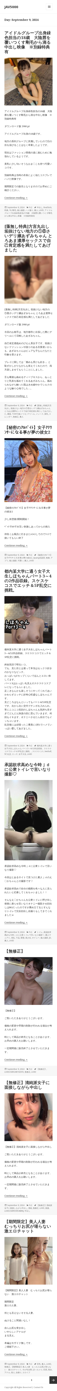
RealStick (47, 207)
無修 (48, 557)
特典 (6, 210)
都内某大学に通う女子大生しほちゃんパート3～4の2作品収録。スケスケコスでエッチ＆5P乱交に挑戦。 (28, 580)
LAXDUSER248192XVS (14, 1072)
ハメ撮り (29, 210)
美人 (13, 1372)
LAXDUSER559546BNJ (14, 1211)
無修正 (16, 416)
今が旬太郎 (27, 1369)
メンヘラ (39, 414)
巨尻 (45, 1369)
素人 (36, 210)
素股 (9, 414)
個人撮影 (21, 210)
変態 (22, 937)
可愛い (20, 560)
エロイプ (26, 1372)
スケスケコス (38, 751)
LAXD (41, 210)
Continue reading (16, 197)
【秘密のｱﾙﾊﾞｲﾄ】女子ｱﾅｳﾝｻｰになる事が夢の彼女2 (28, 429)
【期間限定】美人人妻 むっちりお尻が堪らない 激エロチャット (29, 1226)
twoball (48, 751)
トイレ (40, 932)
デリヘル (31, 414)
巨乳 (39, 1364)
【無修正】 (14, 951)
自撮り (19, 1372)
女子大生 (22, 754)
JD (50, 937)
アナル (7, 1372)
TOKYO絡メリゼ (19, 414)
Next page (53, 1380)
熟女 (50, 1369)
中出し (40, 207)
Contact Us (38, 1387)
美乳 (46, 414)
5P (5, 754)
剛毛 (14, 210)
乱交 (9, 754)
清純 (30, 1208)
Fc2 (30, 207)
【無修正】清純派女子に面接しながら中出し (27, 1085)
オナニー (36, 937)
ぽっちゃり (37, 1369)
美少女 (28, 937)
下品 (18, 937)
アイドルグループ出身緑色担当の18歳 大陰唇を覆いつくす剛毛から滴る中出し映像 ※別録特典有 (27, 42)
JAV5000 (11, 6)
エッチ (15, 754)
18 (10, 210)
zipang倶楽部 (39, 557)
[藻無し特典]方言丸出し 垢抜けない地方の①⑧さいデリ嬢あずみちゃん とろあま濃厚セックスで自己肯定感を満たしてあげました (28, 238)
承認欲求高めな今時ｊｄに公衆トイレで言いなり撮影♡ (27, 769)
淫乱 (13, 937)
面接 (47, 1208)
